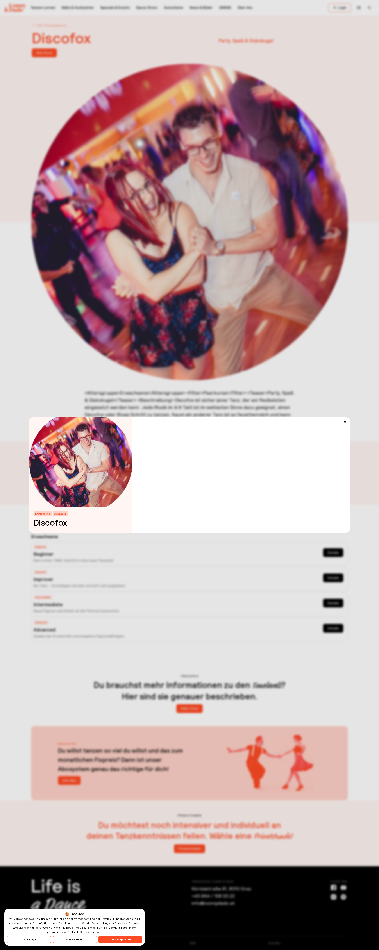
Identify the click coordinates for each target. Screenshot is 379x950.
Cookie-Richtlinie (54, 927)
